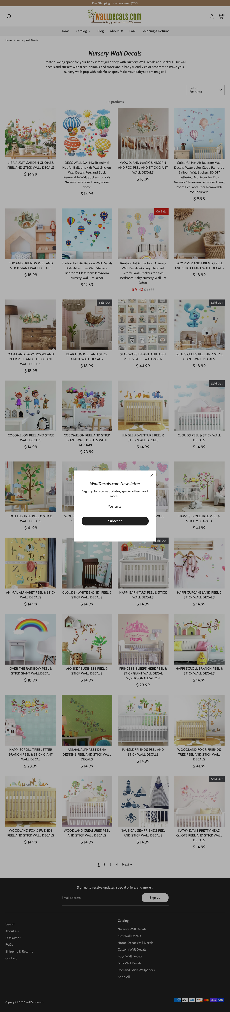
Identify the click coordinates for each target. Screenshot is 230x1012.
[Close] (152, 475)
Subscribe (115, 521)
